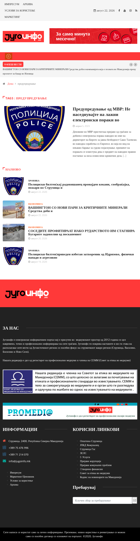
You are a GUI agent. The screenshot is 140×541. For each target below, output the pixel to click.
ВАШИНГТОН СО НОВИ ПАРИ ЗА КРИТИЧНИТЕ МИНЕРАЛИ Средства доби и (77, 209)
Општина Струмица (91, 441)
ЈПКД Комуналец (89, 445)
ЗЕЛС (83, 453)
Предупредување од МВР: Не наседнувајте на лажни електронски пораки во (101, 114)
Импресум (15, 472)
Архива (14, 484)
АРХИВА (28, 4)
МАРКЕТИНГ (12, 17)
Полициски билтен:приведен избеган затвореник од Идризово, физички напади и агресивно (81, 255)
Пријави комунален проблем (96, 465)
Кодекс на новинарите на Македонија (100, 477)
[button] (131, 64)
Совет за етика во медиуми (95, 473)
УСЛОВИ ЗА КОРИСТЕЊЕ (20, 10)
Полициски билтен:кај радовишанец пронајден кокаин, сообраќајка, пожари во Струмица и (79, 186)
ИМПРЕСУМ (12, 4)
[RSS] (136, 10)
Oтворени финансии (91, 469)
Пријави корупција (90, 461)
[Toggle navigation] (8, 56)
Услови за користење (21, 480)
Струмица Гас (87, 449)
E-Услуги (85, 457)
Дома (10, 83)
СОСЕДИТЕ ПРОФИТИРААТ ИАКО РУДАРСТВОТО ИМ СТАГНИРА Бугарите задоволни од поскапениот (81, 232)
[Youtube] (125, 10)
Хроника (33, 180)
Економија (35, 204)
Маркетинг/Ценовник (22, 476)
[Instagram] (130, 10)
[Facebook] (119, 10)
